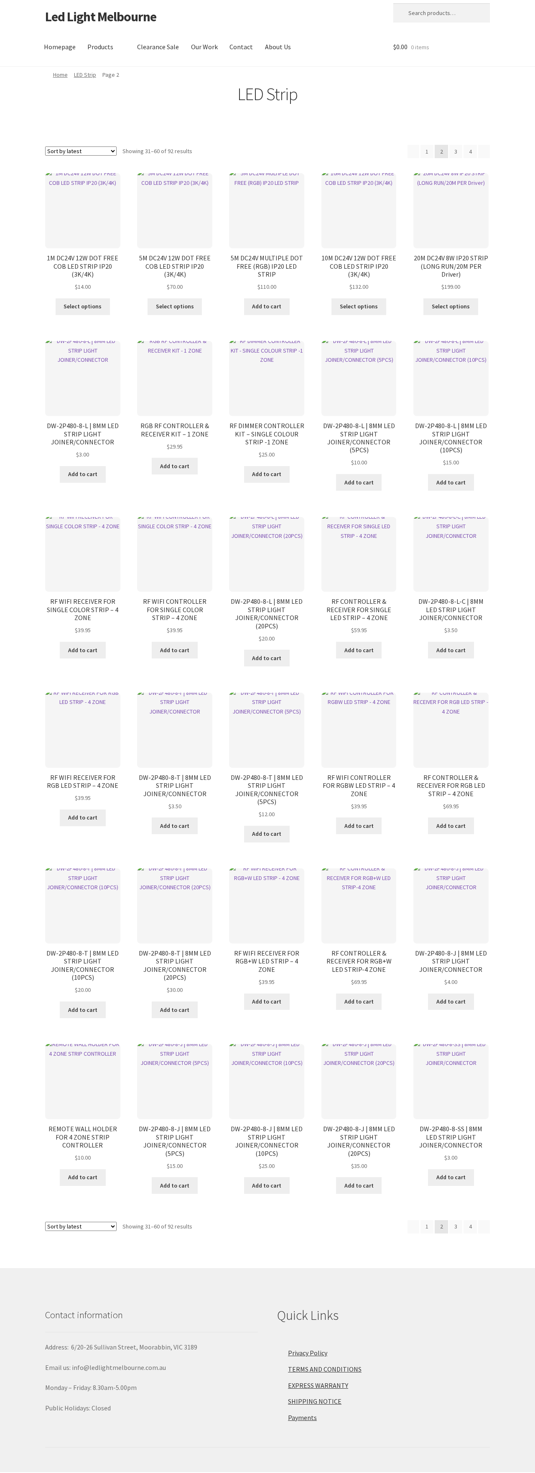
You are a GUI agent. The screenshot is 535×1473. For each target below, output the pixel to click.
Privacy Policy (307, 1353)
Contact (241, 47)
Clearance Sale (158, 47)
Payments (302, 1417)
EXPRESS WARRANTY (318, 1385)
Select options (83, 306)
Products (100, 47)
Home (60, 74)
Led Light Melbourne (100, 16)
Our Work (204, 47)
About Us (278, 47)
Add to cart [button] (266, 306)
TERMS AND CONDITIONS (325, 1369)
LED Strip (85, 74)
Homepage (60, 47)
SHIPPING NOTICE (314, 1401)
